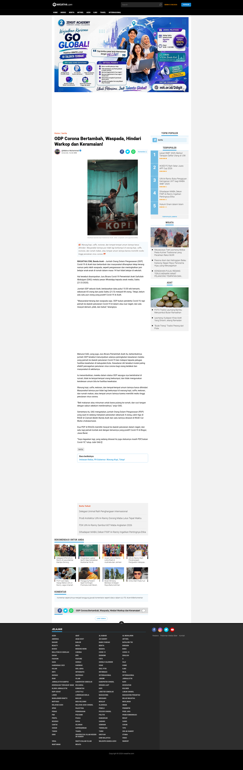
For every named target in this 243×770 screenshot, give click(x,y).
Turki (101, 731)
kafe (124, 682)
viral (54, 741)
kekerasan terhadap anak (63, 685)
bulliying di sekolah (60, 652)
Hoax (101, 665)
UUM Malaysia (104, 738)
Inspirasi (79, 675)
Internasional (115, 12)
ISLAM (77, 678)
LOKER (54, 695)
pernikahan (80, 711)
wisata (78, 744)
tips (124, 728)
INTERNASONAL (128, 675)
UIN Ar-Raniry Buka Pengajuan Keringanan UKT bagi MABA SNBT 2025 (173, 181)
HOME (124, 665)
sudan (54, 728)
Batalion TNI (127, 642)
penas (54, 711)
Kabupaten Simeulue (83, 682)
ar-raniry (103, 639)
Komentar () (142, 152)
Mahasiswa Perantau (131, 695)
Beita (77, 645)
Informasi (103, 672)
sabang (102, 721)
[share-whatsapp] (133, 151)
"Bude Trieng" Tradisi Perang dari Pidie (169, 327)
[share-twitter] (127, 151)
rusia (77, 721)
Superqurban (81, 728)
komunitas (79, 688)
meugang (102, 698)
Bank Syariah (104, 642)
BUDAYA (102, 649)
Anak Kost (79, 639)
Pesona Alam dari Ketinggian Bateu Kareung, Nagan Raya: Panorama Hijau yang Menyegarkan (170, 263)
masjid (78, 698)
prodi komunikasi (129, 715)
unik (54, 734)
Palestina (79, 708)
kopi (100, 688)
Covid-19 (125, 652)
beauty (55, 645)
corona (78, 652)
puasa (77, 718)
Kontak (182, 636)
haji (124, 662)
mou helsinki (80, 702)
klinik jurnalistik (59, 688)
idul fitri (103, 669)
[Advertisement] (121, 110)
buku (124, 649)
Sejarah (78, 725)
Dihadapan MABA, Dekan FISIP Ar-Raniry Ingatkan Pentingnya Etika (170, 194)
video (124, 738)
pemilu (102, 708)
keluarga (79, 685)
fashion (55, 659)
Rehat (124, 718)
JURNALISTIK (127, 678)
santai (54, 725)
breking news (81, 649)
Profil (54, 718)
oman (124, 705)
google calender (106, 662)
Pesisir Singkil (105, 711)
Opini (54, 708)
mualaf (102, 702)
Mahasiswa (103, 695)
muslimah (126, 702)
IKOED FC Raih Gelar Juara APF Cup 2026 (171, 167)
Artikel (80, 12)
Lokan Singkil (128, 692)
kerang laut (104, 685)
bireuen (125, 645)
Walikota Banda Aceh (107, 741)
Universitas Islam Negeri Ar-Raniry (85, 735)
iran (54, 678)
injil (124, 672)
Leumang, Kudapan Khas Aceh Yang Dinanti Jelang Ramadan (168, 319)
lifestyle (79, 692)
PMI (53, 715)
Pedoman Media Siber (168, 636)
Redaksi (156, 636)
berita (71, 12)
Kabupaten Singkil (106, 682)
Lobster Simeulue (106, 692)
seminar (102, 725)
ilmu (95, 12)
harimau (79, 665)
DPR (76, 655)
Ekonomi (102, 655)
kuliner (125, 688)
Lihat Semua (101, 618)
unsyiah (102, 734)
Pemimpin (126, 708)
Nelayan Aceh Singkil (84, 705)
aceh (88, 12)
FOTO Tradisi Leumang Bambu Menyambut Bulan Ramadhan (168, 311)
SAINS (124, 721)
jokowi (102, 678)
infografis (79, 672)
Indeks (63, 12)
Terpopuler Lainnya (169, 217)
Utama (125, 734)
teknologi (103, 728)
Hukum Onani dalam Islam (171, 204)
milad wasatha (128, 698)
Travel (103, 12)
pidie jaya (126, 711)
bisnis (54, 649)
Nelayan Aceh (57, 705)
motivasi (55, 702)
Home (55, 12)
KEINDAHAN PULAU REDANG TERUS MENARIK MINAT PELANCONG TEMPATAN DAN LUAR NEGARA (167, 274)
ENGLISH (125, 655)
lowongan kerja (82, 695)
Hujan (54, 669)
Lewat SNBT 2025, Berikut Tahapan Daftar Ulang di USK (172, 154)
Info (53, 672)
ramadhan (103, 718)
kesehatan (126, 685)
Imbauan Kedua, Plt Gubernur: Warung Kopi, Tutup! (102, 459)
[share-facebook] (122, 151)
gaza (54, 662)
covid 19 (102, 652)
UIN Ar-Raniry (128, 731)
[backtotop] (121, 623)
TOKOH (54, 731)
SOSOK (124, 725)
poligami (79, 715)
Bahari (55, 642)
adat (77, 636)
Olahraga (103, 705)
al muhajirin (127, 636)
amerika (55, 639)
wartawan (56, 744)
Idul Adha (79, 669)
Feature (78, 659)
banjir (78, 642)
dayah (54, 655)
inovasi (55, 675)
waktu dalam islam (83, 741)
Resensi (55, 721)
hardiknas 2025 (58, 665)
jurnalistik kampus (60, 682)
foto (101, 659)
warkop (125, 741)
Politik (102, 715)
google (78, 662)
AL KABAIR (103, 636)
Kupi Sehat (56, 692)
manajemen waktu (59, 698)
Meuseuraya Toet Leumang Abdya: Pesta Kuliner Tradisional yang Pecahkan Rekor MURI (169, 252)
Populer (186, 4)
